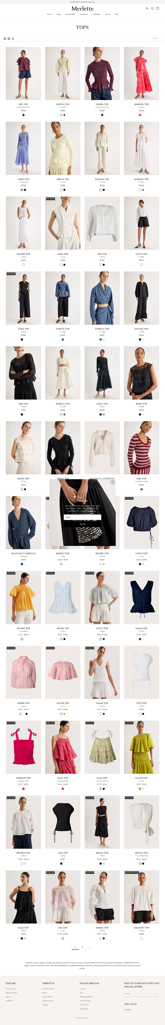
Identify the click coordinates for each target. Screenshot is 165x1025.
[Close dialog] (113, 482)
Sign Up (83, 524)
